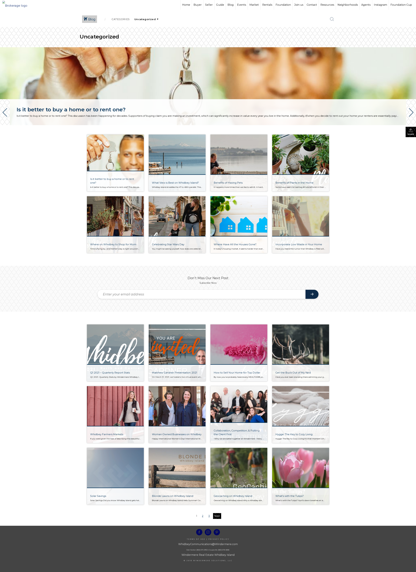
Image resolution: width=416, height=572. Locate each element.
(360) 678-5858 (223, 550)
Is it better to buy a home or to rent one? (71, 109)
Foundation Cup (401, 4)
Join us (298, 4)
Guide (220, 4)
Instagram (380, 4)
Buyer (198, 4)
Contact (312, 4)
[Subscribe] (312, 294)
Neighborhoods (348, 4)
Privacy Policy (218, 539)
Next (217, 516)
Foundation (283, 4)
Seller (209, 4)
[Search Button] (332, 19)
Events (241, 4)
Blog (231, 4)
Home (186, 4)
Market (254, 4)
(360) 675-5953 (201, 550)
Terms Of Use (196, 539)
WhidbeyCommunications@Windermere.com (208, 544)
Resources (327, 4)
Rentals (267, 4)
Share (411, 134)
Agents (365, 4)
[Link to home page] (16, 5)
